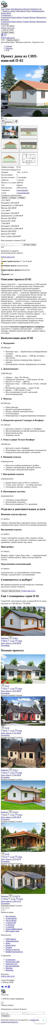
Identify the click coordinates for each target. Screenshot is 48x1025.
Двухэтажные (11, 920)
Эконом (4, 198)
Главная (9, 46)
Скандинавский (23, 193)
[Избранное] (5, 36)
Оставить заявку (8, 32)
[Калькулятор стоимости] (2, 36)
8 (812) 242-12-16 (7, 28)
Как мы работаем (12, 966)
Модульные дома (12, 931)
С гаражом (10, 927)
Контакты (5, 19)
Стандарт (12, 198)
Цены (28, 11)
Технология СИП (12, 962)
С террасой (10, 925)
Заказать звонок (12, 40)
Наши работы (16, 17)
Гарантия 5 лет (11, 964)
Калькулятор (6, 13)
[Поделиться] (16, 121)
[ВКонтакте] (2, 987)
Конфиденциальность (14, 952)
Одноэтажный (22, 190)
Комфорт (21, 198)
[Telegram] (5, 987)
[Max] (8, 987)
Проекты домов (8, 11)
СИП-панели (20, 11)
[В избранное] (10, 637)
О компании (6, 15)
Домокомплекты (37, 11)
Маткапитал (41, 17)
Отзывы (25, 17)
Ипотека (32, 17)
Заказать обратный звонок (11, 591)
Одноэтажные (11, 918)
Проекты (9, 48)
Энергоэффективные (14, 929)
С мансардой (11, 923)
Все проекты (11, 916)
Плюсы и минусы (13, 949)
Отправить (5, 1016)
